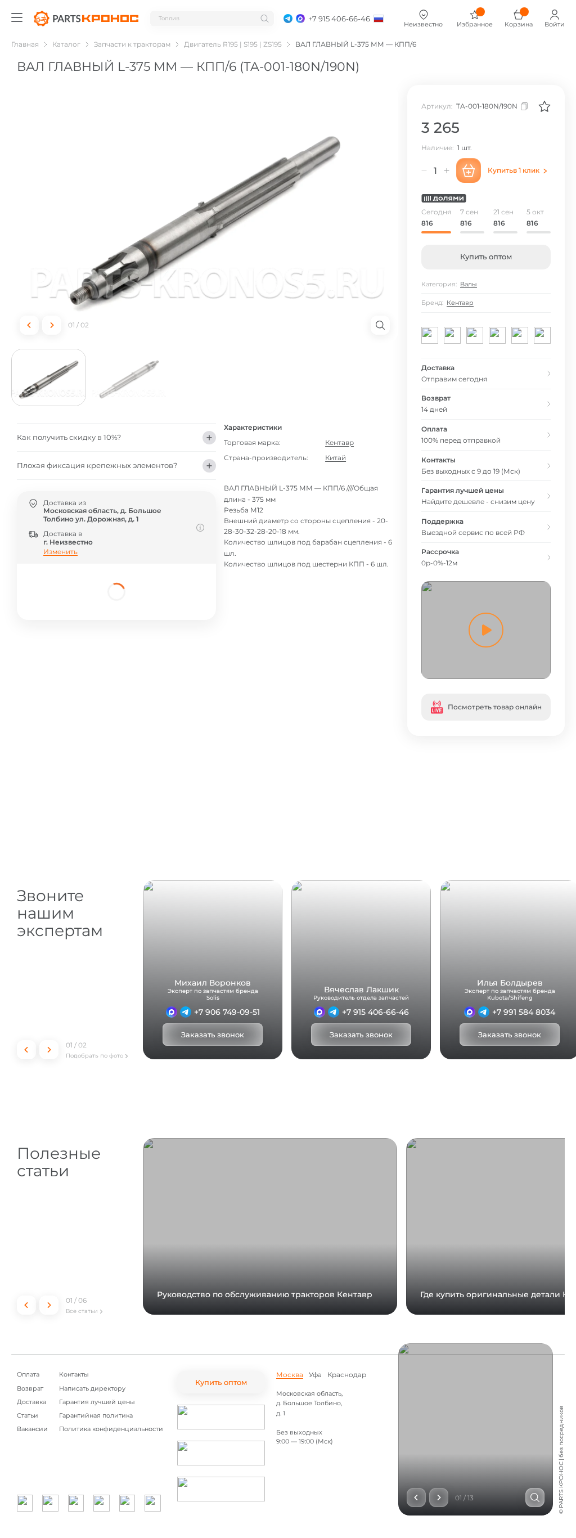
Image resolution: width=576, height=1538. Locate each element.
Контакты (74, 1374)
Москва (289, 1375)
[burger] (16, 17)
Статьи (27, 1415)
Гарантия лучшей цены (97, 1402)
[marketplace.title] (221, 1417)
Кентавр (339, 442)
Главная (25, 44)
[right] (51, 325)
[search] (264, 18)
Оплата (28, 1374)
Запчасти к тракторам (132, 44)
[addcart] (468, 170)
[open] (380, 325)
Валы (468, 284)
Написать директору (92, 1388)
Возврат (30, 1388)
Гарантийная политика (96, 1415)
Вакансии (32, 1429)
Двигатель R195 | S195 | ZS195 (233, 44)
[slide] (534, 1497)
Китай (335, 457)
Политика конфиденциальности (111, 1429)
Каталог (66, 44)
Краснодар (346, 1375)
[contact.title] (288, 18)
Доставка (31, 1402)
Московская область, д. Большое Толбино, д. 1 (309, 1403)
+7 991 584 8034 (523, 1012)
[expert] (171, 1012)
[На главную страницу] (86, 18)
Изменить (60, 552)
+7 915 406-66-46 (375, 1012)
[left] (29, 325)
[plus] (446, 170)
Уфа (315, 1375)
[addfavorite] (544, 106)
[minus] (424, 170)
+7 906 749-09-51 (227, 1012)
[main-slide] (204, 214)
